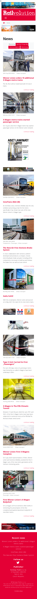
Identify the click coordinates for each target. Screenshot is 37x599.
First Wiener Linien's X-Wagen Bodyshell (16, 501)
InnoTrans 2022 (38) (11, 202)
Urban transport (21, 73)
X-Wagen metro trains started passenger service (16, 120)
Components (6, 243)
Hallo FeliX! (8, 296)
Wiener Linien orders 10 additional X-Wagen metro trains (18, 79)
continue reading (29, 90)
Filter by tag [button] (24, 47)
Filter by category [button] (14, 47)
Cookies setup (19, 591)
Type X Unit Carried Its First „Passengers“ (15, 363)
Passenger (14, 243)
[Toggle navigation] (5, 18)
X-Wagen (21, 44)
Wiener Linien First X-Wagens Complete (16, 453)
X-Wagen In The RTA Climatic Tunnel (15, 407)
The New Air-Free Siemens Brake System (17, 249)
